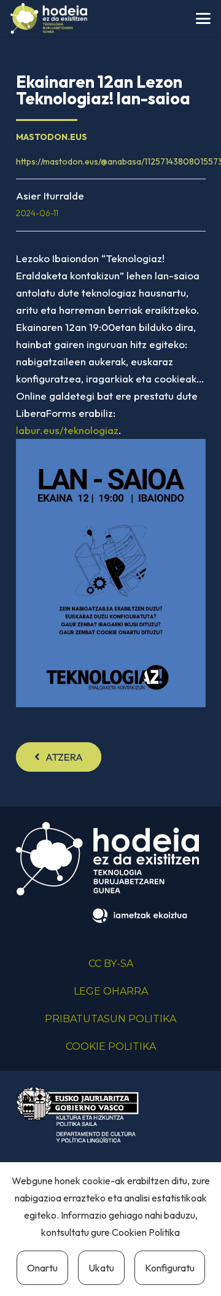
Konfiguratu (170, 1268)
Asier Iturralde (50, 195)
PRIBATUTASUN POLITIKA (110, 1019)
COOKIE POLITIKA (111, 1046)
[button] (203, 18)
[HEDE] (48, 18)
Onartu (42, 1268)
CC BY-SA (110, 963)
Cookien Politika (146, 1232)
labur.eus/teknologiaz (67, 430)
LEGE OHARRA (111, 991)
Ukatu (101, 1268)
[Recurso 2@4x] (77, 1115)
